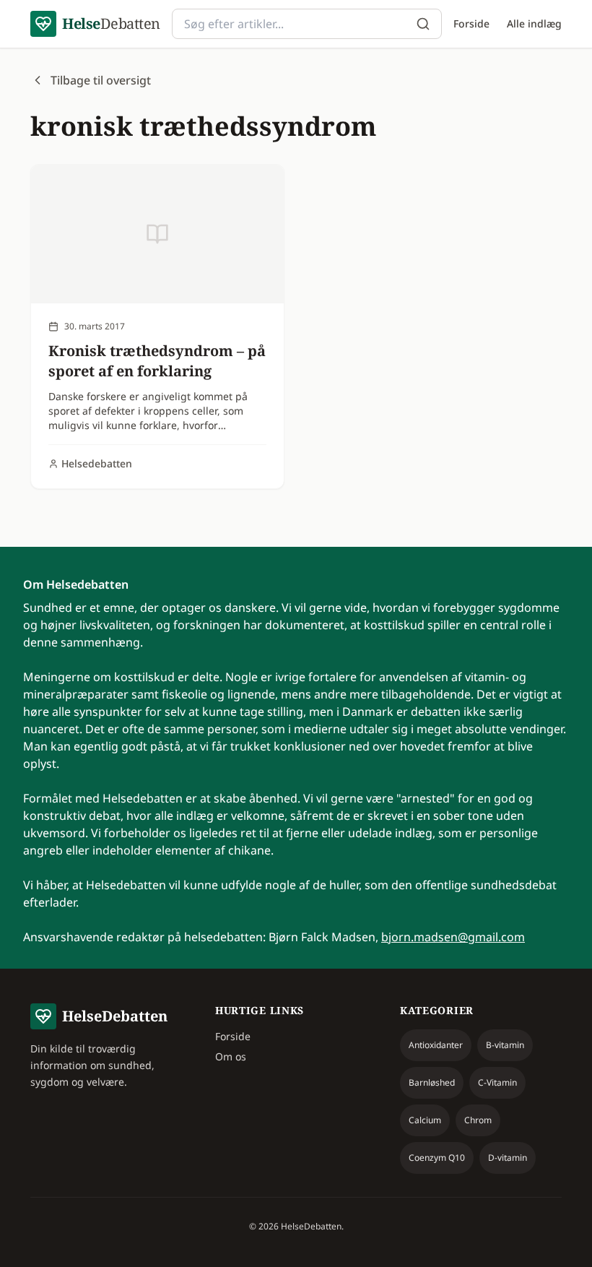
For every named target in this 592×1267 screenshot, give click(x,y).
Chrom (478, 1120)
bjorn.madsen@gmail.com (453, 937)
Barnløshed (432, 1082)
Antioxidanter (436, 1045)
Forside (471, 23)
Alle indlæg (534, 23)
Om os (230, 1056)
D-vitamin (507, 1157)
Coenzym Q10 (437, 1157)
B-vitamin (505, 1045)
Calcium (425, 1120)
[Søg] (423, 24)
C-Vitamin (497, 1082)
